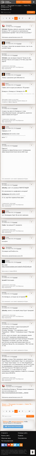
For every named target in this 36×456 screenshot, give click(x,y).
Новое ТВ (27, 5)
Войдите (5, 421)
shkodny (4, 144)
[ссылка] (18, 26)
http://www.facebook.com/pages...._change (15, 392)
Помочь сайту (5, 435)
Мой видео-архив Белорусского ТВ (12, 37)
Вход (18, 2)
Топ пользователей (7, 441)
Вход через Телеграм (14, 426)
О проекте (4, 433)
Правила (20, 435)
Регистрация (26, 2)
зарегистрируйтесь (17, 421)
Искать (31, 12)
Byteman (4, 54)
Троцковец (9, 25)
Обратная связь (6, 438)
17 (29, 18)
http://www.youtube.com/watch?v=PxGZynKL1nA (16, 266)
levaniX (7, 261)
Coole (7, 127)
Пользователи (22, 438)
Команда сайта (22, 433)
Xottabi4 (8, 42)
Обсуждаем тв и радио (14, 5)
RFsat (7, 83)
